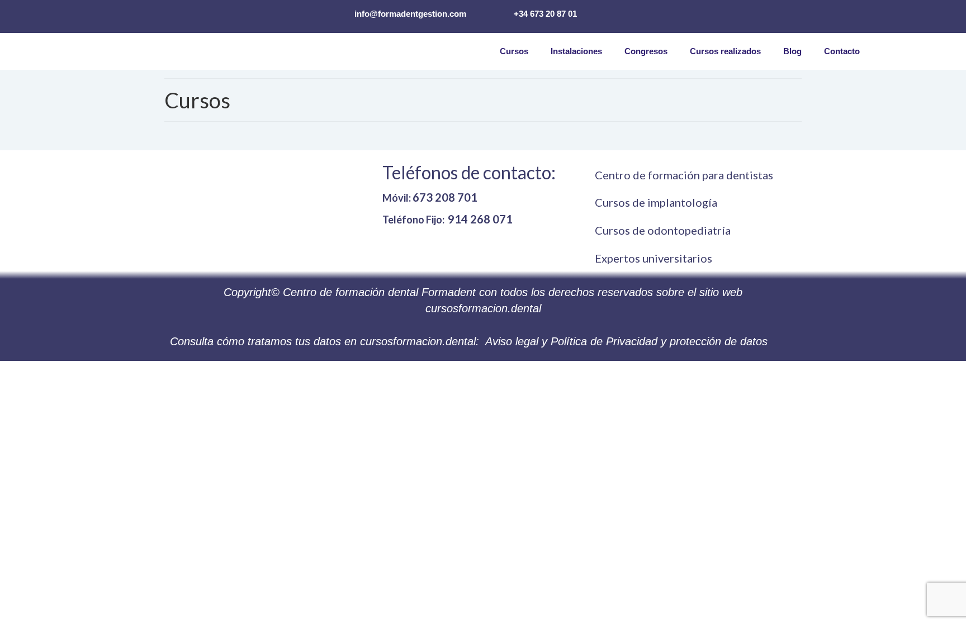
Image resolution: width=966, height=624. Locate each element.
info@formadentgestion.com (410, 13)
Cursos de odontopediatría (663, 230)
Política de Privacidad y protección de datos (659, 341)
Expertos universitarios (653, 258)
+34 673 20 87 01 (545, 13)
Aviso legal (511, 341)
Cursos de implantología (656, 202)
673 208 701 (445, 197)
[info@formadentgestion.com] (336, 13)
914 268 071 (480, 219)
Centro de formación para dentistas (684, 175)
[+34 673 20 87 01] (496, 13)
